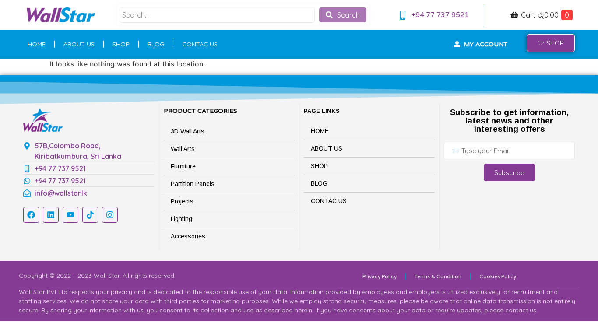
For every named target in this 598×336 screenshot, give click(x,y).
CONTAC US (200, 44)
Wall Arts (183, 148)
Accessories (188, 236)
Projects (182, 201)
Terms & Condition (438, 276)
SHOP (121, 44)
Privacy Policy (379, 276)
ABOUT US (79, 44)
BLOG (156, 44)
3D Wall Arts (187, 131)
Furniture (183, 166)
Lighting (181, 218)
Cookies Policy (497, 276)
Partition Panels (193, 183)
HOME (37, 44)
